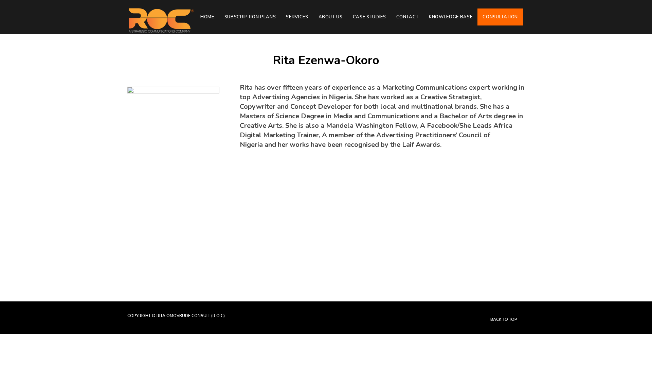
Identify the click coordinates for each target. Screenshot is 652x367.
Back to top (504, 319)
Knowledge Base (450, 17)
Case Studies (369, 17)
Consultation (500, 17)
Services (297, 17)
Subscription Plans (250, 17)
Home (207, 17)
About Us (331, 17)
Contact (407, 17)
